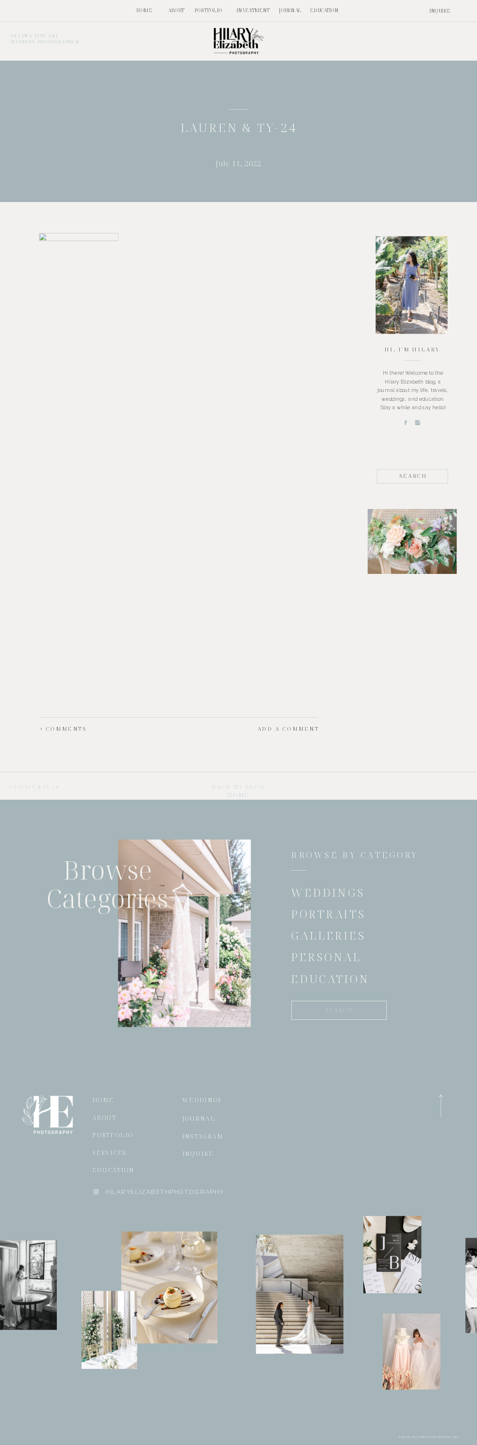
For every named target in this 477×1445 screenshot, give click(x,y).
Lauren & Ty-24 (36, 786)
